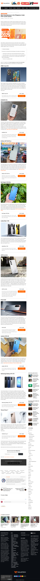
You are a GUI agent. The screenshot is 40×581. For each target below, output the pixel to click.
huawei (12, 547)
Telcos (29, 497)
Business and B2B (31, 445)
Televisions (30, 439)
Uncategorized (30, 502)
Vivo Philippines (13, 566)
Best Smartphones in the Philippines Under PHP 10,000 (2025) (34, 545)
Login (25, 499)
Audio (29, 442)
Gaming (29, 464)
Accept (9, 579)
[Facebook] (29, 8)
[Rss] (34, 8)
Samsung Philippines (8, 473)
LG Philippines (13, 553)
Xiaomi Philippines (13, 567)
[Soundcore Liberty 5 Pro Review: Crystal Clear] (30, 424)
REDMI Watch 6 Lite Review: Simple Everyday (36, 390)
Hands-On (30, 486)
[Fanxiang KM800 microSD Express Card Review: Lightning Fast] (30, 419)
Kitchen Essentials (31, 436)
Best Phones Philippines (12, 470)
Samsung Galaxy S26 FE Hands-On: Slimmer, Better (35, 375)
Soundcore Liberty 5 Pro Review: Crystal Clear (36, 424)
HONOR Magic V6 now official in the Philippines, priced (34, 525)
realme (17, 472)
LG (17, 552)
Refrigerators (31, 437)
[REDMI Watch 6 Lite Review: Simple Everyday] (30, 390)
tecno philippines (18, 473)
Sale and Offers (30, 489)
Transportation (30, 500)
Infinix (12, 471)
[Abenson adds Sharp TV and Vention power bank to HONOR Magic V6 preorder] (25, 519)
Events (29, 456)
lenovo (12, 551)
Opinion (29, 480)
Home (1, 12)
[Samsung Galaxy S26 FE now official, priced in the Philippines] (30, 380)
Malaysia (29, 475)
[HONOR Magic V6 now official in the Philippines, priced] (35, 519)
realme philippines (22, 472)
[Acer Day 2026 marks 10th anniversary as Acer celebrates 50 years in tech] (30, 385)
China (29, 448)
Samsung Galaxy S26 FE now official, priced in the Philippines (15, 525)
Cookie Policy (3, 577)
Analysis (30, 453)
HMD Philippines (22, 470)
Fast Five (30, 459)
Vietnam (29, 505)
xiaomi (17, 566)
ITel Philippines (4, 472)
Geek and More (30, 466)
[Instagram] (31, 8)
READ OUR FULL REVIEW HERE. (12, 129)
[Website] (22, 484)
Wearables (30, 508)
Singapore (29, 491)
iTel (21, 471)
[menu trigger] (3, 8)
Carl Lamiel (2, 18)
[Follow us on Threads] (25, 576)
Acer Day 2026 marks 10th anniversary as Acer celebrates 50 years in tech (36, 385)
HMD (17, 470)
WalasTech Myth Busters (32, 461)
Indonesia (29, 469)
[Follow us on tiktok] (35, 8)
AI (28, 431)
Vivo (11, 565)
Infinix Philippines (17, 471)
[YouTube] (33, 8)
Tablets (29, 494)
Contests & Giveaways (31, 450)
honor (2, 471)
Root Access (31, 455)
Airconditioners (31, 434)
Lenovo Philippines (13, 552)
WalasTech (30, 507)
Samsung (3, 473)
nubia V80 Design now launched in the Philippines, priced (34, 553)
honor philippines (7, 471)
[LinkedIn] (32, 8)
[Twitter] (30, 8)
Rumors (29, 488)
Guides (3, 12)
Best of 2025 (6, 470)
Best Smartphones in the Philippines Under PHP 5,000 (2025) (34, 541)
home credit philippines (14, 545)
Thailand (29, 499)
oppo (8, 472)
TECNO (13, 473)
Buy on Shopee (21, 134)
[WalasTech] (5, 3)
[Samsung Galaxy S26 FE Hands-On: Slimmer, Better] (30, 375)
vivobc (14, 565)
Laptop (29, 472)
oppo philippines (12, 472)
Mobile (5, 13)
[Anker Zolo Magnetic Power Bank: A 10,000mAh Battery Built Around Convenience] (30, 395)
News (29, 478)
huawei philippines (13, 548)
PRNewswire (30, 483)
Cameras (29, 447)
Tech (29, 496)
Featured (29, 458)
